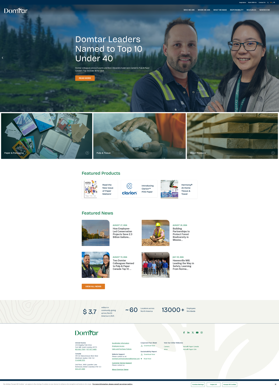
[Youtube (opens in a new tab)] (197, 332)
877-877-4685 (92, 349)
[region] (139, 384)
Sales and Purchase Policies (122, 349)
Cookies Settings (198, 384)
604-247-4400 (80, 369)
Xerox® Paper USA (189, 349)
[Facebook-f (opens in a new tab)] (184, 332)
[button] (2, 57)
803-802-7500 (80, 349)
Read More (85, 78)
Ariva (166, 349)
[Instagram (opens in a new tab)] (201, 332)
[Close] (275, 384)
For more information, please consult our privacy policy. (113, 384)
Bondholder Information (120, 343)
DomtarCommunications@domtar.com (126, 359)
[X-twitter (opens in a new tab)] (193, 332)
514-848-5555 (80, 360)
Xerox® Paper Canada (191, 346)
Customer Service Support (122, 363)
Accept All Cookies (229, 384)
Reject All (213, 384)
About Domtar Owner (120, 369)
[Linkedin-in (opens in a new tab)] (188, 332)
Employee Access (118, 346)
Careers (166, 346)
